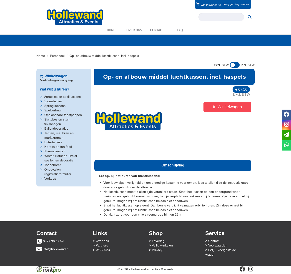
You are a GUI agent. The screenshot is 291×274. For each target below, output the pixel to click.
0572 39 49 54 (53, 241)
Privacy (157, 250)
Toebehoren (53, 165)
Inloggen (228, 4)
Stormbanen (53, 101)
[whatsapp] (286, 145)
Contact (157, 30)
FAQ (180, 30)
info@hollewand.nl (56, 249)
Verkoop (50, 178)
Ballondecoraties (56, 128)
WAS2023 (103, 250)
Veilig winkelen (162, 245)
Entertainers (53, 142)
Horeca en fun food (58, 146)
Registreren (241, 4)
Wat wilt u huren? (54, 89)
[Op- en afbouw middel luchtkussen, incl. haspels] (128, 121)
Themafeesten (54, 151)
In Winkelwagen (227, 107)
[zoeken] (249, 17)
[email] (286, 135)
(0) (211, 4)
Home (111, 30)
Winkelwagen (56, 76)
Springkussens (54, 106)
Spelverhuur (53, 110)
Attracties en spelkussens (62, 96)
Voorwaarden (217, 245)
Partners (102, 245)
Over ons (134, 30)
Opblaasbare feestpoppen (63, 115)
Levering (158, 241)
